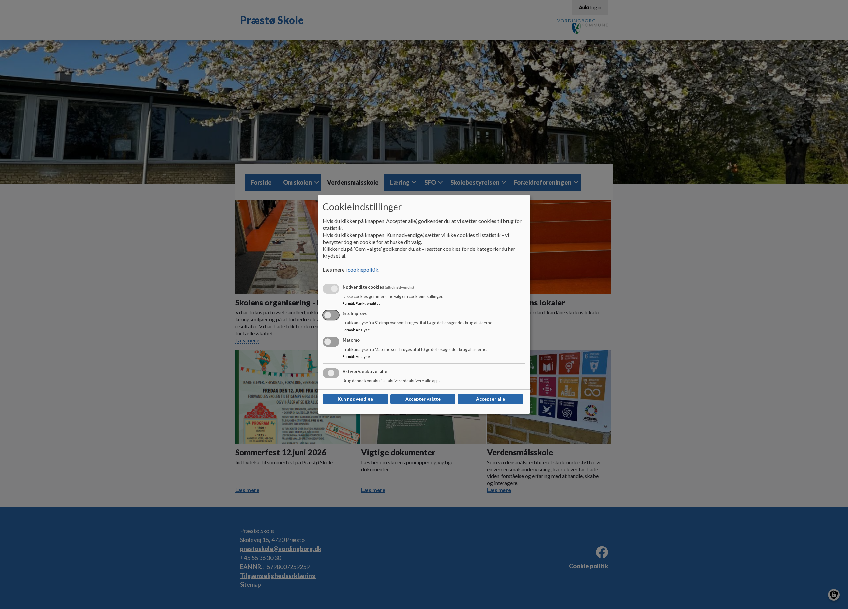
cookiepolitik (363, 270)
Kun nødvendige (355, 399)
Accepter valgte (423, 399)
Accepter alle (490, 399)
